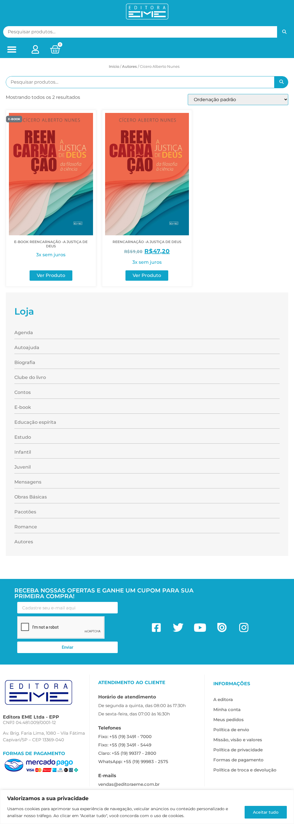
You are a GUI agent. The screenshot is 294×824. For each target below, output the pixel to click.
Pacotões (25, 512)
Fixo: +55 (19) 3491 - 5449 (124, 745)
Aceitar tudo (265, 812)
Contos (22, 392)
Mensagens (27, 482)
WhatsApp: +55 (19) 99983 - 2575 (133, 761)
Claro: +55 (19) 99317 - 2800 (127, 753)
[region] (147, 807)
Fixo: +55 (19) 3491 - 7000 (125, 736)
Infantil (22, 452)
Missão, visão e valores (237, 739)
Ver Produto (51, 275)
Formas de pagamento (238, 760)
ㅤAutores (129, 66)
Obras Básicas (30, 497)
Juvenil (22, 467)
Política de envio (231, 729)
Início (114, 66)
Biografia (24, 362)
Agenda (23, 332)
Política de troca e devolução (244, 770)
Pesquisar (284, 32)
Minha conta (227, 709)
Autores (23, 541)
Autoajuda (26, 347)
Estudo (22, 437)
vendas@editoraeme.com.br (129, 784)
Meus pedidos (228, 719)
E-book (22, 407)
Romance (25, 527)
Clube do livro (30, 377)
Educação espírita (35, 422)
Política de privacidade (238, 749)
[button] (11, 49)
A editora (223, 699)
